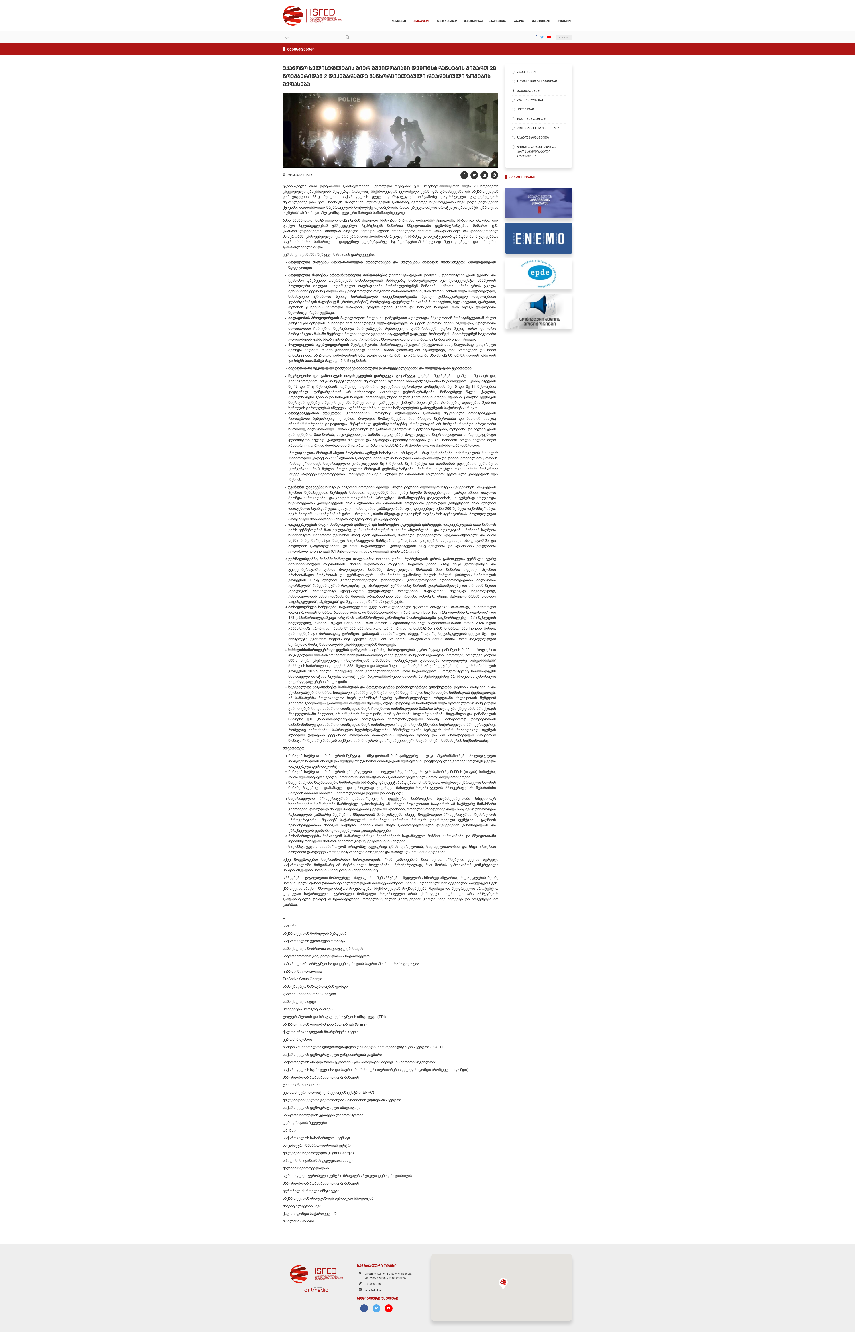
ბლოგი (519, 21)
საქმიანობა (473, 21)
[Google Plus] (494, 175)
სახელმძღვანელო (533, 137)
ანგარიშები (527, 72)
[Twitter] (542, 37)
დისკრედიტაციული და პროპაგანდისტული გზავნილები (536, 151)
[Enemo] (538, 238)
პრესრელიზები (530, 100)
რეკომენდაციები (532, 119)
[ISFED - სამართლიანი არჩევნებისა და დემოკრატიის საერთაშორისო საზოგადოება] (312, 7)
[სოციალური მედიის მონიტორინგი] (538, 311)
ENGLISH (564, 37)
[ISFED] (316, 1273)
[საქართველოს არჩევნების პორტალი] (538, 203)
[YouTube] (549, 37)
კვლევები (525, 109)
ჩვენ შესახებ (447, 21)
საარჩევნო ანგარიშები (537, 81)
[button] (503, 1283)
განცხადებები (529, 91)
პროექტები (498, 21)
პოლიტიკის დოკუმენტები (539, 128)
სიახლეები (421, 21)
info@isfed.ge (373, 1290)
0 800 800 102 (373, 1283)
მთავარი (399, 21)
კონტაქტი (564, 21)
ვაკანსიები (541, 21)
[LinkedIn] (484, 175)
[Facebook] (536, 37)
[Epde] (538, 273)
